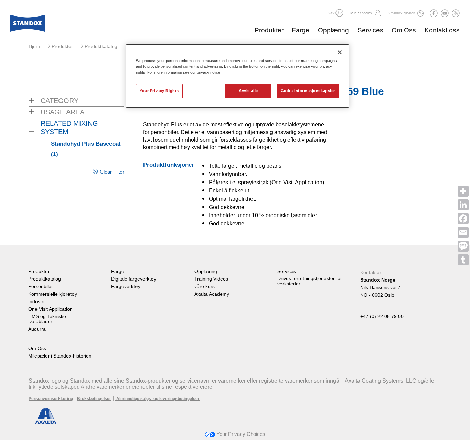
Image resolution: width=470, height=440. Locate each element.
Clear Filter (112, 172)
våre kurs (204, 286)
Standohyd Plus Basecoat (86, 149)
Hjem (34, 46)
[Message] (463, 246)
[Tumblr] (463, 260)
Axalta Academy (211, 294)
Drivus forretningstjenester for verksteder (309, 281)
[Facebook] (463, 219)
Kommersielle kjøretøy (52, 294)
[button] (339, 13)
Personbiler (40, 286)
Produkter (269, 30)
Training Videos (211, 279)
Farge (300, 30)
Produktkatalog (101, 46)
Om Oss (404, 30)
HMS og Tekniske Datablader (47, 319)
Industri (36, 301)
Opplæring (333, 30)
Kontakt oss (442, 30)
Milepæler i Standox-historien (60, 356)
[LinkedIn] (463, 205)
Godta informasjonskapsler (308, 91)
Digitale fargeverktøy (133, 279)
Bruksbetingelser (94, 398)
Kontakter (370, 272)
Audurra (37, 329)
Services (370, 30)
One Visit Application (50, 309)
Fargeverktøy (125, 286)
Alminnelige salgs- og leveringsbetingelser (157, 398)
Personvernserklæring (51, 398)
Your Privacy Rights (159, 91)
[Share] (463, 191)
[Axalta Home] (27, 25)
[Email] (463, 232)
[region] (237, 76)
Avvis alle (248, 91)
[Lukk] (339, 52)
